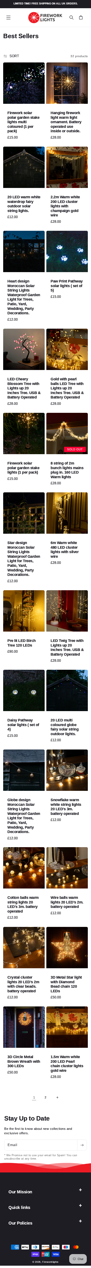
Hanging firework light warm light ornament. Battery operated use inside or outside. (66, 122)
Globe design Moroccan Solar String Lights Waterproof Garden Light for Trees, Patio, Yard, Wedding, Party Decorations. (23, 816)
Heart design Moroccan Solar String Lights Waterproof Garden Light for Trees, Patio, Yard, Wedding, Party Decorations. (23, 297)
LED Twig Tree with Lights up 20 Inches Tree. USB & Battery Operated (67, 647)
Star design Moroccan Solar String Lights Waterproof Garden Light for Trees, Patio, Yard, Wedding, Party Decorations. (23, 559)
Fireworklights (50, 1262)
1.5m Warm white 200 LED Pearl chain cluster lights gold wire (67, 1064)
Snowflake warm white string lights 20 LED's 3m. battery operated (66, 807)
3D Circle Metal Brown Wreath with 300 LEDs (23, 1061)
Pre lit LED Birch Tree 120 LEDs (21, 643)
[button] (8, 17)
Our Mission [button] (20, 1192)
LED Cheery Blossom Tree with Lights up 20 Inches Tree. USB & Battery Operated (23, 388)
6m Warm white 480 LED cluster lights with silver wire (65, 550)
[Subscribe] (82, 1145)
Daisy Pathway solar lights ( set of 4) (23, 724)
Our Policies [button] (20, 1223)
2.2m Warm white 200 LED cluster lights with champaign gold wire (65, 206)
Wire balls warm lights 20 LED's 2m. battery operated (67, 902)
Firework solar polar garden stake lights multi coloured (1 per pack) (23, 122)
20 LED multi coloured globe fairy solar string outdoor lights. (65, 727)
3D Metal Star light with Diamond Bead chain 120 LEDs (66, 984)
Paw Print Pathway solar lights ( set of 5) (67, 285)
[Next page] (57, 1097)
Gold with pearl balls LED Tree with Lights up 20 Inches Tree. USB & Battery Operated (67, 388)
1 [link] (34, 1097)
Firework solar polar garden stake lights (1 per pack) (23, 467)
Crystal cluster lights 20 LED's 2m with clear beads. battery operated (23, 984)
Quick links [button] (19, 1207)
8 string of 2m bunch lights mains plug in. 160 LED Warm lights (67, 470)
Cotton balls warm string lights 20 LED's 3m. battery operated (23, 904)
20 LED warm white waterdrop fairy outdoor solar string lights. (23, 204)
